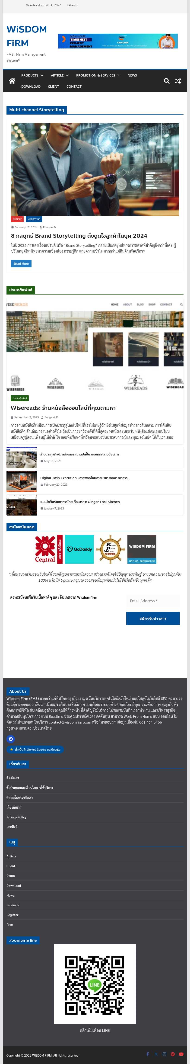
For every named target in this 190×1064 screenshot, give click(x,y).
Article (57, 75)
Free (9, 924)
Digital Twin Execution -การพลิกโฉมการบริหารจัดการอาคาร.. (84, 478)
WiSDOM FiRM (26, 36)
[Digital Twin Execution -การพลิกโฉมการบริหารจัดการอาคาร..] (21, 481)
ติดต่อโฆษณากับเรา (19, 797)
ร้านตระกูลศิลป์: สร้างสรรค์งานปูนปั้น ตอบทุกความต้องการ (79, 454)
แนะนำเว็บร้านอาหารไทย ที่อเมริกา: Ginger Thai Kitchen (80, 502)
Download (31, 86)
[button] (41, 75)
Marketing (34, 219)
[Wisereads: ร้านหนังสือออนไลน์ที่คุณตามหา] (94, 344)
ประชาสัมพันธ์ (20, 398)
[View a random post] (178, 81)
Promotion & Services (95, 75)
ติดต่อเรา (12, 778)
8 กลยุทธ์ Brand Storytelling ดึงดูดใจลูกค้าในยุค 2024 (79, 236)
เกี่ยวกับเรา (13, 807)
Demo (10, 875)
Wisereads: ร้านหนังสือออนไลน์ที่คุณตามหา (63, 408)
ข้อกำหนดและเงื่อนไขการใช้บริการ (29, 787)
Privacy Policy (16, 817)
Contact (74, 86)
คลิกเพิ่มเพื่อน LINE (95, 1030)
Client (53, 86)
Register (12, 915)
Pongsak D (49, 227)
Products (29, 75)
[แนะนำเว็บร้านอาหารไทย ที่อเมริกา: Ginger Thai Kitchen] (21, 505)
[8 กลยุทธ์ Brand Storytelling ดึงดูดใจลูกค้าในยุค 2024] (95, 169)
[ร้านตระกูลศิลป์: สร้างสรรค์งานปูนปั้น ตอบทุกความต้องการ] (21, 457)
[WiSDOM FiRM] (12, 81)
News (132, 75)
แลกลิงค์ (12, 827)
